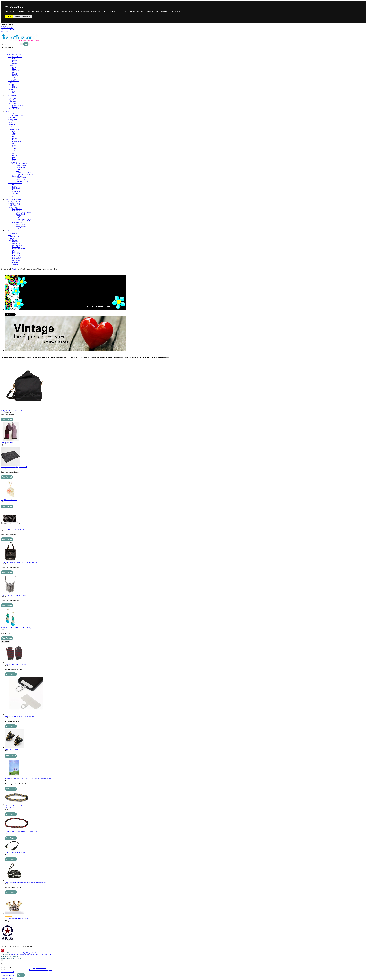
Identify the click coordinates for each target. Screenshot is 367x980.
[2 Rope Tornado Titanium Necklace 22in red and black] (16, 830)
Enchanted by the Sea (18, 248)
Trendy (14, 269)
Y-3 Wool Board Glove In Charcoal (15, 664)
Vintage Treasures (13, 236)
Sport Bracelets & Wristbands (21, 164)
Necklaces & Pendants (15, 183)
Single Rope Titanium (22, 181)
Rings (10, 195)
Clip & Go (11, 100)
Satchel (14, 74)
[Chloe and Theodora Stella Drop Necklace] (10, 593)
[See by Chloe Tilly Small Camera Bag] (25, 409)
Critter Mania (16, 247)
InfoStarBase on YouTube (12, 958)
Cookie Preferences (7, 978)
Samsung (15, 107)
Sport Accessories (13, 207)
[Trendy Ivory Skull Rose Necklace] (10, 498)
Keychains (11, 82)
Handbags (11, 65)
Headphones (12, 101)
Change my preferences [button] (22, 16)
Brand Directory (13, 238)
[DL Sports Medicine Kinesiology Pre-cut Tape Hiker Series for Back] (14, 777)
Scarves (14, 63)
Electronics (11, 95)
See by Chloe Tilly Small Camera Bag (12, 411)
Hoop (14, 159)
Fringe (14, 186)
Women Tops (12, 124)
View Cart (5, 31)
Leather (14, 140)
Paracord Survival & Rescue (24, 174)
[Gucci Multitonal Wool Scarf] (10, 440)
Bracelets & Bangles (14, 129)
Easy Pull (15, 136)
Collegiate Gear (17, 209)
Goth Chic (15, 250)
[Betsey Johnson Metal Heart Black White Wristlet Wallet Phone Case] (14, 880)
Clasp (14, 133)
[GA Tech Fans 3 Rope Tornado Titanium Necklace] (16, 804)
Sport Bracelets (16, 210)
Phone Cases (12, 103)
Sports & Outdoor (13, 199)
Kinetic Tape (12, 205)
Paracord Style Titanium (23, 172)
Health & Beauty (13, 81)
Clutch (14, 69)
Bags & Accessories (14, 54)
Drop (13, 157)
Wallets (10, 89)
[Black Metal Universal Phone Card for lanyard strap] (24, 714)
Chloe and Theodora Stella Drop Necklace (13, 595)
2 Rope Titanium (21, 178)
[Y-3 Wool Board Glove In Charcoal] (14, 662)
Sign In (3, 26)
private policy (33, 953)
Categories (4, 50)
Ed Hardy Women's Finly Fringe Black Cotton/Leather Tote (19, 562)
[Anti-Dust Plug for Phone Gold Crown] (14, 913)
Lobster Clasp (16, 141)
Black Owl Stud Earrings (12, 749)
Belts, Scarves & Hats (15, 57)
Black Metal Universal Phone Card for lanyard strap (20, 716)
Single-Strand (16, 191)
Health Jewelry (12, 162)
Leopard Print (16, 255)
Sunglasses (11, 84)
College (18, 169)
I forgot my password (39, 968)
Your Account (7, 28)
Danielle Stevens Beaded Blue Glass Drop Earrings (16, 628)
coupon (13, 954)
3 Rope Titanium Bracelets (24, 212)
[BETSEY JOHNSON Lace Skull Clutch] (10, 527)
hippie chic (28, 954)
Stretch (14, 147)
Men (13, 86)
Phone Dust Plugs (13, 108)
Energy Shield (20, 167)
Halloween (15, 252)
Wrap (13, 150)
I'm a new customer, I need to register (40, 970)
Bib (13, 184)
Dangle (14, 155)
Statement (15, 193)
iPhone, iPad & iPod (18, 105)
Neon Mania (16, 260)
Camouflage (16, 243)
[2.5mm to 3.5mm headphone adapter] (12, 851)
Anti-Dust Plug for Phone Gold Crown (16, 918)
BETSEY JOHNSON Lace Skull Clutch (13, 529)
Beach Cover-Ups (13, 114)
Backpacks (15, 67)
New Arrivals (12, 233)
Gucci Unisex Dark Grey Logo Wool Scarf (14, 467)
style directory (36, 954)
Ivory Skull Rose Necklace (9, 500)
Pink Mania (15, 262)
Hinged (14, 138)
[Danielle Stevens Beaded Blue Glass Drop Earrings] (10, 626)
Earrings (10, 152)
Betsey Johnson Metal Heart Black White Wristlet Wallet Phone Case (25, 882)
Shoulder (15, 76)
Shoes (10, 122)
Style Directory (13, 240)
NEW (7, 230)
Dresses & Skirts (13, 119)
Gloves (14, 60)
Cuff (13, 135)
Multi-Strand (16, 188)
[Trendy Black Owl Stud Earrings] (14, 747)
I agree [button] (9, 16)
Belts (13, 58)
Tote (13, 77)
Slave (14, 145)
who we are (12, 953)
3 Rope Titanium (21, 165)
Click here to (8, 975)
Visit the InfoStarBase (10, 956)
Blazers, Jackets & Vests (15, 115)
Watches (10, 196)
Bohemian (15, 242)
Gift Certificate (7, 29)
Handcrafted (16, 254)
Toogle (14, 148)
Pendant (14, 190)
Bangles (14, 131)
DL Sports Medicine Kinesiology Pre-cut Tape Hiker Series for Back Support (28, 778)
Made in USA (16, 257)
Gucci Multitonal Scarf (8, 442)
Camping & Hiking (14, 204)
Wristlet (14, 79)
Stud (13, 160)
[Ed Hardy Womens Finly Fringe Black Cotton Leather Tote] (10, 560)
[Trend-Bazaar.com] (20, 40)
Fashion (9, 111)
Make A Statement (17, 259)
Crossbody (15, 70)
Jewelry (9, 127)
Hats (13, 62)
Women (14, 88)
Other (14, 72)
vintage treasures (46, 954)
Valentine (15, 264)
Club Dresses (12, 117)
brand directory (20, 954)
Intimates (11, 121)
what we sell (20, 953)
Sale (9, 235)
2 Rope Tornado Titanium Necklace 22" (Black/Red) (21, 831)
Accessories (12, 98)
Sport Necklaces (17, 176)
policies (26, 953)
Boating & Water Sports (15, 202)
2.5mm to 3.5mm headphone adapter (16, 852)
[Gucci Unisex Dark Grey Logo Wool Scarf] (10, 465)
